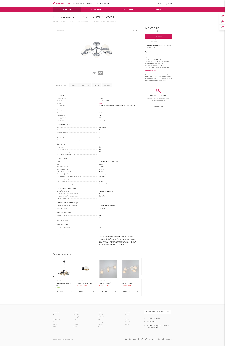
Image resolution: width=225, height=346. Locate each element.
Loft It (75, 326)
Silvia (100, 103)
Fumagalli (76, 317)
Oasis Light (101, 317)
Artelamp (56, 317)
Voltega (75, 324)
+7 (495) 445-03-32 (104, 3)
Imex (99, 312)
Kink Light (101, 322)
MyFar (127, 324)
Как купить (85, 85)
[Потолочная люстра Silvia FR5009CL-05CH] (97, 51)
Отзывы (73, 85)
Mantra (55, 324)
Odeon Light (57, 319)
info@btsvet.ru (151, 321)
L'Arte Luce (56, 326)
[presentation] (53, 277)
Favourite (56, 312)
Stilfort (127, 319)
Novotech (76, 314)
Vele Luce (128, 317)
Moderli (127, 322)
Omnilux (76, 322)
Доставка (107, 85)
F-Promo (127, 312)
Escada (100, 326)
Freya (99, 319)
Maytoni (55, 322)
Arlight (127, 314)
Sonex (75, 319)
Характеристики (60, 85)
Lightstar (76, 312)
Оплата (96, 85)
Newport (100, 324)
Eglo (54, 314)
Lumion (100, 314)
